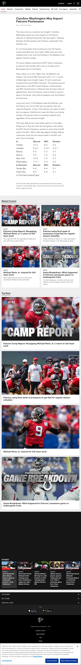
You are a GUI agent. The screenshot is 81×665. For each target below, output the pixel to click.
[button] (9, 574)
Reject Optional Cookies (69, 661)
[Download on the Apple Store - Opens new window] (33, 611)
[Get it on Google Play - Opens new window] (47, 611)
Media (40, 641)
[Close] (77, 646)
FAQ (40, 637)
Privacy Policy (40, 630)
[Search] (74, 3)
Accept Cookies (52, 661)
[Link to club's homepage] (4, 2)
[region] (40, 654)
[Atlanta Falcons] (40, 620)
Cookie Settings (7, 660)
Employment (40, 634)
